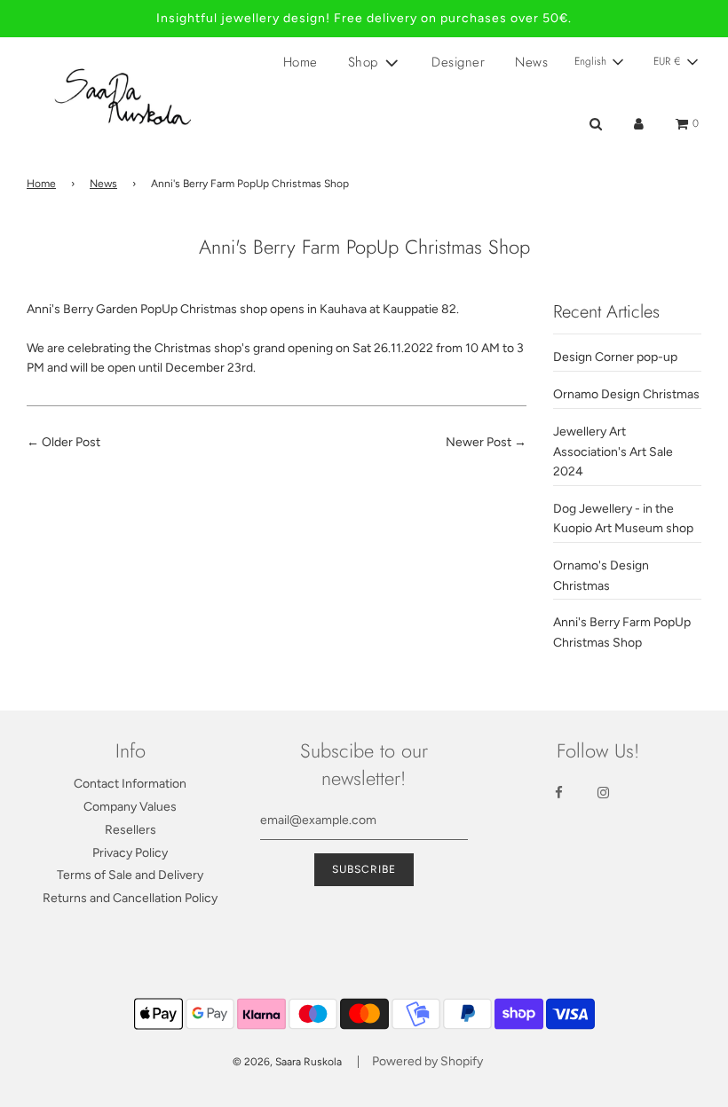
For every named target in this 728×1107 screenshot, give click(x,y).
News (531, 62)
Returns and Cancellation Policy (130, 898)
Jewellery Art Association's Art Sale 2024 (613, 451)
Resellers (130, 829)
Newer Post (478, 442)
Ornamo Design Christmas (626, 394)
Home (300, 62)
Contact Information (130, 783)
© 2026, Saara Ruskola (287, 1062)
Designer (458, 62)
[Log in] (639, 124)
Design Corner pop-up (615, 357)
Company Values (130, 806)
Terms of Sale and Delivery (130, 875)
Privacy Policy (130, 852)
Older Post (71, 442)
